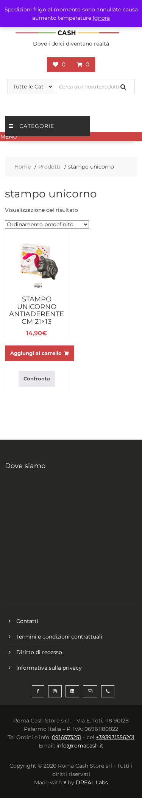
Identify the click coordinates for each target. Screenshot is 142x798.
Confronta (36, 378)
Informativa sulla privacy (49, 667)
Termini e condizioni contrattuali (59, 636)
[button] (71, 136)
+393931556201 (115, 737)
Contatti (27, 621)
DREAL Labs (92, 782)
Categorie (36, 126)
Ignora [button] (101, 17)
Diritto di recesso (39, 652)
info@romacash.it (79, 745)
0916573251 (66, 737)
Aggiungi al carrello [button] (36, 353)
